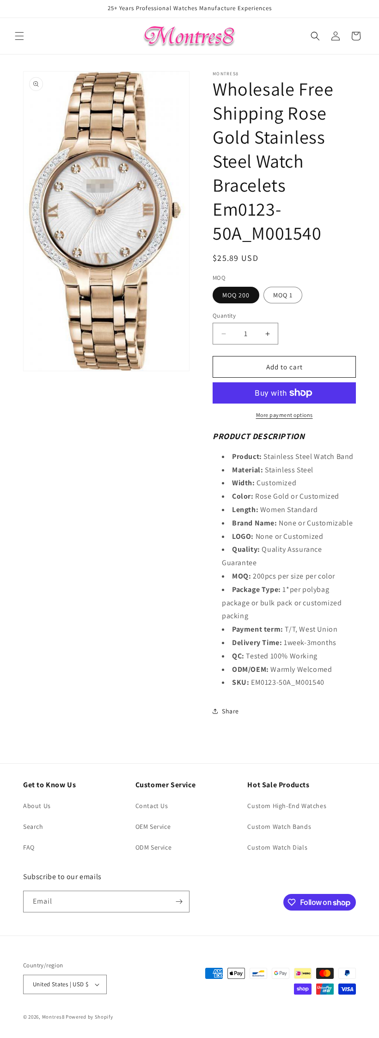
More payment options (284, 414)
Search (33, 826)
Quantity (224, 316)
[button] (19, 36)
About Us (37, 806)
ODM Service (153, 847)
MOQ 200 (236, 295)
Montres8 (53, 1017)
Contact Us (151, 806)
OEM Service (153, 826)
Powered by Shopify (89, 1017)
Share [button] (230, 711)
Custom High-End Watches (286, 806)
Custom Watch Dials (277, 847)
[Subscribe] (179, 901)
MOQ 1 (283, 295)
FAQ (29, 847)
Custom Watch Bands (279, 826)
